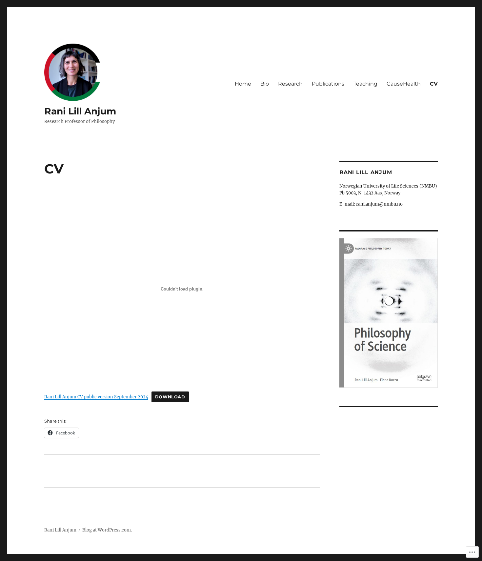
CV (434, 84)
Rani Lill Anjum (80, 111)
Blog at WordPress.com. (107, 530)
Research (290, 84)
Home (243, 84)
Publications (328, 84)
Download (170, 396)
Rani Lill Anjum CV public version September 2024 (96, 396)
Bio (264, 84)
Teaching (365, 84)
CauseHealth (404, 84)
